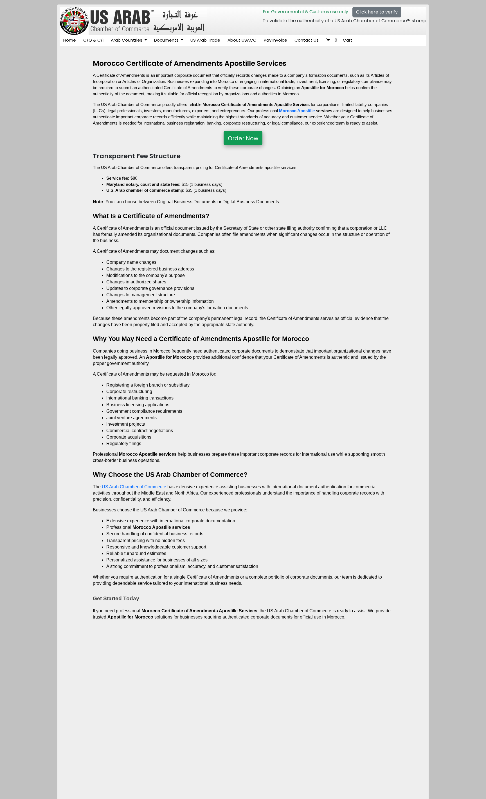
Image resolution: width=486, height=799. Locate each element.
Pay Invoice (275, 40)
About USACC (242, 40)
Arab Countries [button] (127, 40)
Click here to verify (377, 12)
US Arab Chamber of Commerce (134, 486)
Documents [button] (167, 40)
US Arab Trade (205, 40)
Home (69, 40)
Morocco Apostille (297, 111)
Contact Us (306, 40)
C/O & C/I (93, 40)
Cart (343, 40)
